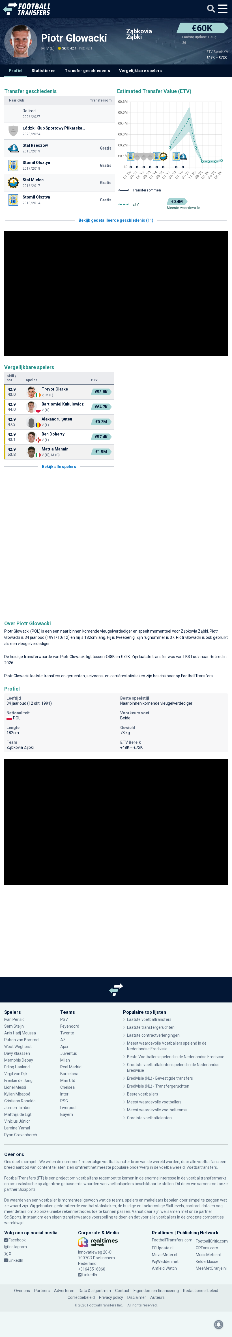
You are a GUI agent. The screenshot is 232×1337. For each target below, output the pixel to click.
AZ (63, 1040)
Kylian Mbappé (17, 1094)
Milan (65, 1060)
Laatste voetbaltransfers (149, 1019)
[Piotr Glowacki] (20, 41)
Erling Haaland (17, 1067)
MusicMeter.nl (208, 1254)
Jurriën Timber (17, 1107)
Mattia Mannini (56, 449)
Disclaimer (136, 1297)
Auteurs (157, 1297)
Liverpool (68, 1107)
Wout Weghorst (18, 1046)
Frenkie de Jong (18, 1080)
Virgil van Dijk (16, 1073)
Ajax (64, 1046)
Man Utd (67, 1080)
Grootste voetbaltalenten (149, 1118)
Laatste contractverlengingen (153, 1035)
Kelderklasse (207, 1261)
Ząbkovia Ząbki (139, 34)
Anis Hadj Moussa (20, 1033)
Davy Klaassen (17, 1053)
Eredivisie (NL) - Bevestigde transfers (160, 1078)
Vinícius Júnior (17, 1121)
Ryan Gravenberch (20, 1135)
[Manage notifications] (218, 1324)
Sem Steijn (14, 1026)
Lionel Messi (15, 1087)
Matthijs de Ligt (18, 1114)
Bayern (66, 1114)
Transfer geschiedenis (87, 70)
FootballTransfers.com (172, 1240)
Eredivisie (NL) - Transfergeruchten (158, 1086)
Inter (64, 1094)
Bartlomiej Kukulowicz (63, 404)
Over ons (22, 1290)
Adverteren (64, 1290)
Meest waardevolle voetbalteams (157, 1110)
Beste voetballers (142, 1094)
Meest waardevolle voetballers (154, 1102)
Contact (122, 1290)
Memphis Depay (18, 1060)
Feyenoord (69, 1026)
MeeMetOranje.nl (211, 1268)
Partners (42, 1290)
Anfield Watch (164, 1268)
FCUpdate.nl (162, 1248)
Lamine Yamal (17, 1128)
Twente (67, 1033)
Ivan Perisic (14, 1019)
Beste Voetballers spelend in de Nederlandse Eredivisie (175, 1056)
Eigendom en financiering (156, 1290)
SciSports (27, 1189)
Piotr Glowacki (74, 38)
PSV (64, 1019)
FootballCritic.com (212, 1241)
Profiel (16, 70)
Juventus (68, 1053)
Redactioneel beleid (200, 1290)
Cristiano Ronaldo (20, 1101)
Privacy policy (111, 1297)
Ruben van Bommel (21, 1040)
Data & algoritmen (95, 1290)
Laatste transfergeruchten (151, 1027)
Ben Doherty (53, 434)
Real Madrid (70, 1067)
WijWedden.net (165, 1261)
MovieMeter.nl (164, 1254)
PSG (64, 1101)
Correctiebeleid (81, 1297)
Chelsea (67, 1087)
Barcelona (69, 1073)
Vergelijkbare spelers (140, 70)
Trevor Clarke (55, 389)
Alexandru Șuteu (57, 419)
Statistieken (44, 70)
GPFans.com (207, 1248)
